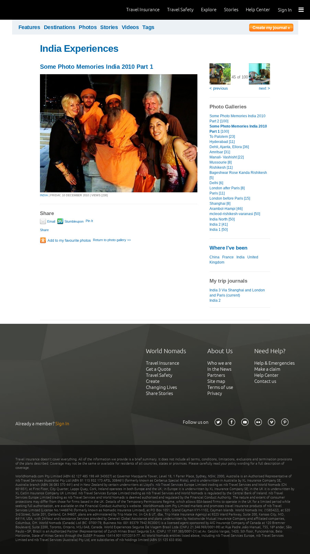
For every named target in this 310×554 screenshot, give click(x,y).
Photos (88, 27)
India (240, 257)
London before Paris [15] (229, 198)
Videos (130, 27)
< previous (218, 88)
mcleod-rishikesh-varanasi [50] (234, 214)
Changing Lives (161, 387)
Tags (148, 27)
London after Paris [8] (227, 188)
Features (29, 27)
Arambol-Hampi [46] (225, 209)
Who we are (219, 363)
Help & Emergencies (274, 363)
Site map (216, 381)
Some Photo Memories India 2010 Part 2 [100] (237, 118)
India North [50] (222, 219)
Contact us (265, 381)
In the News (219, 369)
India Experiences (79, 48)
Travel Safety (180, 9)
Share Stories (159, 393)
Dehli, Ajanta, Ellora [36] (229, 147)
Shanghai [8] (219, 203)
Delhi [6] (216, 183)
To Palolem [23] (222, 136)
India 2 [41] (218, 224)
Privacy (214, 393)
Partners (216, 375)
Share (44, 230)
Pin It (89, 221)
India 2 (215, 300)
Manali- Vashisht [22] (226, 157)
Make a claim (267, 369)
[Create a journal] (271, 28)
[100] (238, 129)
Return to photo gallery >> (112, 240)
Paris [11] (217, 193)
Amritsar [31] (219, 152)
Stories (231, 9)
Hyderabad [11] (222, 142)
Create (153, 381)
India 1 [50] (218, 229)
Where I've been (228, 248)
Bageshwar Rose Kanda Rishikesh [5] (238, 175)
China (214, 257)
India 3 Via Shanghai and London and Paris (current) (237, 292)
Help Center (258, 9)
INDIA (44, 195)
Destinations (59, 27)
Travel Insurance (143, 9)
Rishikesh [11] (220, 167)
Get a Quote (158, 369)
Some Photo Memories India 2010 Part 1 (96, 66)
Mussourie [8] (220, 162)
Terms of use (220, 387)
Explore (208, 9)
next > (264, 88)
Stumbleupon (74, 221)
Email (50, 221)
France (228, 257)
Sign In (285, 9)
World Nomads (32, 10)
